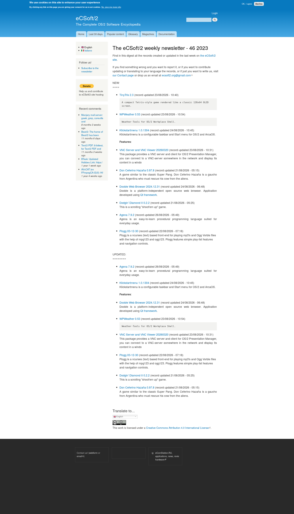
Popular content (115, 34)
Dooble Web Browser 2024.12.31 (139, 186)
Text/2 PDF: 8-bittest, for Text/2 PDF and (92, 147)
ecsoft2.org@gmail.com (177, 75)
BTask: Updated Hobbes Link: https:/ (91, 160)
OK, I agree (247, 4)
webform (93, 452)
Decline (258, 4)
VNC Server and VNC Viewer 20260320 (143, 150)
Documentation (166, 34)
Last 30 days (96, 34)
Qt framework (148, 195)
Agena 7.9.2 (126, 215)
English (88, 47)
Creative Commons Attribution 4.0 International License (178, 428)
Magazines (148, 34)
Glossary (133, 34)
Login (215, 13)
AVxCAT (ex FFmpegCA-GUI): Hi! (92, 171)
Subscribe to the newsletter (90, 69)
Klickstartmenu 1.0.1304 (134, 130)
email (80, 456)
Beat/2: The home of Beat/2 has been (92, 133)
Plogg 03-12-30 (128, 231)
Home (81, 34)
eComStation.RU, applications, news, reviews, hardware (165, 456)
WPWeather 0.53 (129, 114)
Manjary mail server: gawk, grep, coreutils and (92, 118)
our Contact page (123, 75)
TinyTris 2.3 (126, 95)
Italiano (88, 50)
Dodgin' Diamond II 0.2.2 (134, 203)
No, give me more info (111, 7)
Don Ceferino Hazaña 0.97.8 (136, 170)
